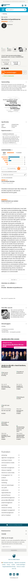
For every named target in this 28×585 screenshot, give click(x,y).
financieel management (7, 467)
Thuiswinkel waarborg (8, 562)
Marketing (5, 13)
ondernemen (4, 490)
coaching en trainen (6, 460)
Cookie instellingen (20, 564)
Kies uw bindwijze (5, 60)
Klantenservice (5, 531)
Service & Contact (21, 566)
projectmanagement (6, 502)
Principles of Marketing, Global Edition (5, 436)
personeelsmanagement (8, 497)
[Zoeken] (25, 9)
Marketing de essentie (20, 411)
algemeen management (7, 457)
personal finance (5, 495)
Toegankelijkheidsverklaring (8, 566)
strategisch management (8, 510)
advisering (4, 455)
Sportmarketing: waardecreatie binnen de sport (21, 436)
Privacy (8, 564)
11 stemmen (10, 21)
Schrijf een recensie (8, 174)
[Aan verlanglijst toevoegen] (25, 72)
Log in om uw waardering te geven (9, 171)
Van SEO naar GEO (6, 410)
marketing (4, 482)
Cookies (13, 564)
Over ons (14, 568)
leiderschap (4, 480)
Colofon (4, 564)
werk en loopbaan (6, 515)
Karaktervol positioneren (20, 386)
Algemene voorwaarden (20, 562)
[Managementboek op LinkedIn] (10, 574)
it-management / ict (6, 475)
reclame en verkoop (6, 507)
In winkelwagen (10, 72)
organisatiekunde (6, 492)
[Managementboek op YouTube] (14, 574)
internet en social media (7, 472)
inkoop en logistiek (6, 470)
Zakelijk (3, 534)
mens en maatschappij (7, 485)
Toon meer (13, 279)
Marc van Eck (4, 17)
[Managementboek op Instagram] (17, 574)
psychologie (4, 505)
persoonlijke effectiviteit (7, 500)
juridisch (3, 477)
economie (4, 465)
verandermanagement (7, 512)
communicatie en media (7, 462)
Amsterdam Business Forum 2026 (13, 345)
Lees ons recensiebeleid (6, 177)
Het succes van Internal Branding (5, 386)
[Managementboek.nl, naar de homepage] (5, 6)
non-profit (4, 487)
